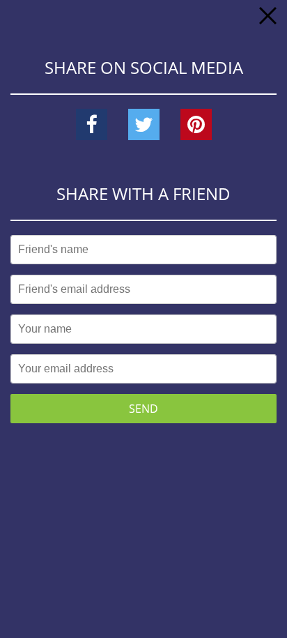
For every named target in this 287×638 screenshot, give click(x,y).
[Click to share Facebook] (91, 125)
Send (143, 408)
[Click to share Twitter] (144, 125)
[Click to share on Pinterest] (196, 125)
